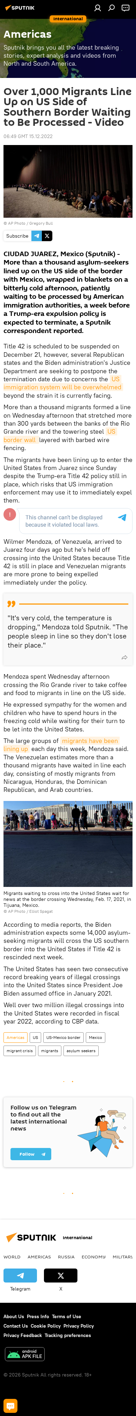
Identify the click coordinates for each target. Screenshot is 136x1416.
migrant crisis (20, 1050)
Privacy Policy (78, 1326)
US (35, 1037)
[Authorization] (98, 8)
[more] (124, 657)
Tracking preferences (68, 1335)
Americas (15, 1037)
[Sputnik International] (20, 10)
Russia (66, 1257)
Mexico (95, 1037)
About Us (13, 1316)
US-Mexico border (63, 1037)
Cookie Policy (46, 1326)
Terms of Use (66, 1316)
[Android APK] (24, 1355)
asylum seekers (81, 1050)
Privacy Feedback (22, 1335)
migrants (49, 1050)
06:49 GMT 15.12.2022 (28, 136)
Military (123, 1257)
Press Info (38, 1316)
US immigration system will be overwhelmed (62, 383)
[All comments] (10, 1406)
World (12, 1257)
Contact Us (15, 1326)
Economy (94, 1257)
